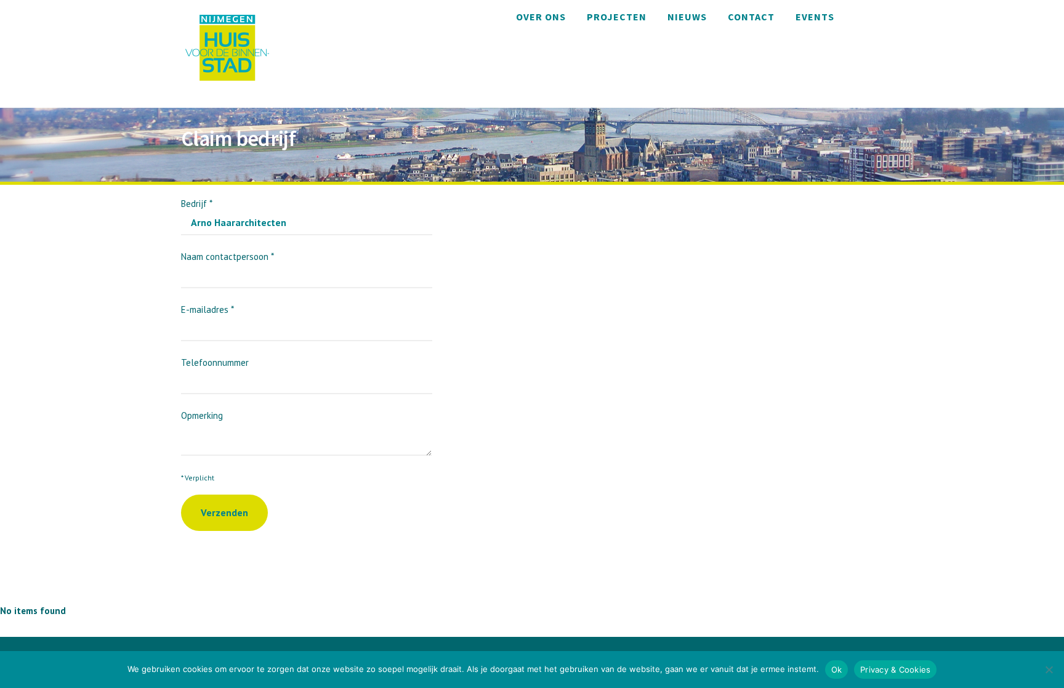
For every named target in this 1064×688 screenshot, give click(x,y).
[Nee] (1048, 669)
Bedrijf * (196, 203)
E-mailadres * (207, 309)
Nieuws (687, 16)
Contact (751, 16)
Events (815, 16)
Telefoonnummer (215, 362)
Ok (836, 669)
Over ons (541, 16)
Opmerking (202, 415)
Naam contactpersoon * (227, 256)
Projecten (617, 16)
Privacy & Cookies (895, 669)
